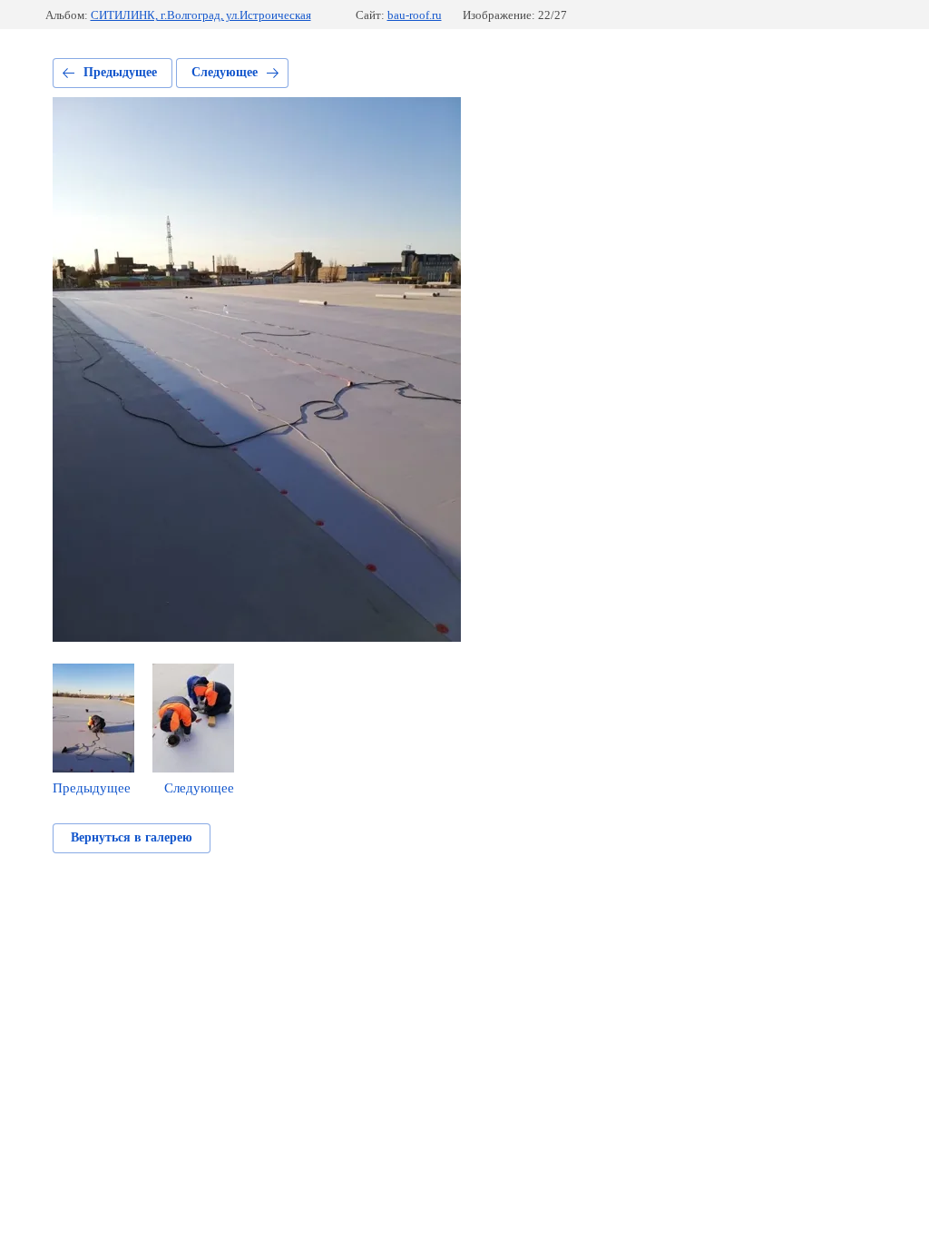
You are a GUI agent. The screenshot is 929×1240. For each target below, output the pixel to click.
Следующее (224, 72)
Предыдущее (120, 72)
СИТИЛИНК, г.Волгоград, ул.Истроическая (201, 15)
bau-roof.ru (414, 15)
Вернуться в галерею (131, 837)
